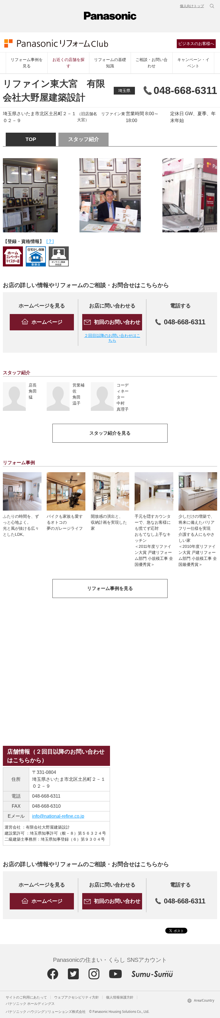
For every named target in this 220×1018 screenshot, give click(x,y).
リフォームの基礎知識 (110, 62)
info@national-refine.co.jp (58, 816)
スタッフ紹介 (83, 139)
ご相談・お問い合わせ (151, 62)
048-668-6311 (46, 796)
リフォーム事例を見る (27, 62)
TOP (30, 139)
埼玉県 (124, 90)
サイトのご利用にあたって (26, 997)
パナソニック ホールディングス (30, 1003)
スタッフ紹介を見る (110, 433)
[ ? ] (50, 241)
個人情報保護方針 (119, 997)
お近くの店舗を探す (68, 62)
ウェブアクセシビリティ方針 (76, 997)
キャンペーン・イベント (193, 62)
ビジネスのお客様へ (196, 43)
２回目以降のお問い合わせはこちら (112, 338)
